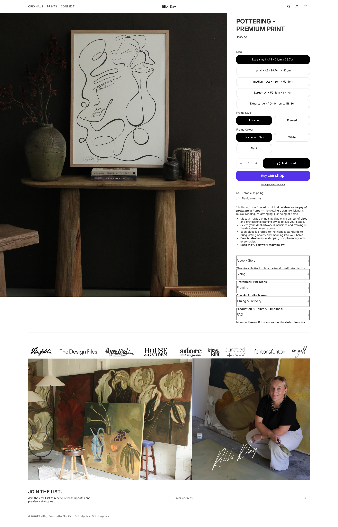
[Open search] (288, 6)
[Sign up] (305, 498)
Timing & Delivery (249, 301)
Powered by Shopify (60, 516)
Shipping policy (100, 516)
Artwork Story (246, 260)
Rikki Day (42, 516)
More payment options (273, 184)
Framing (242, 287)
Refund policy (82, 516)
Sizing (241, 274)
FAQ (240, 314)
